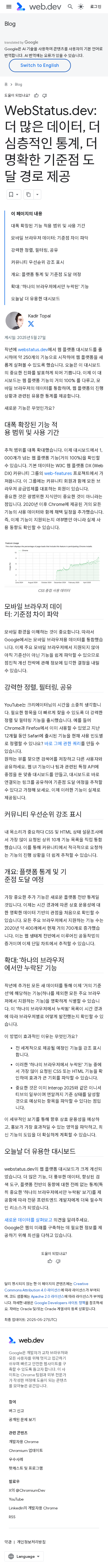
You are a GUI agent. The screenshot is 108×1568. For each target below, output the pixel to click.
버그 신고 (16, 1410)
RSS (12, 1516)
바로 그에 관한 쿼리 (62, 744)
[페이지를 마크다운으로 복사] (29, 194)
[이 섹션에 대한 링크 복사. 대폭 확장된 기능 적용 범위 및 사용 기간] (64, 433)
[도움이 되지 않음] (44, 95)
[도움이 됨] (36, 95)
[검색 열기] (70, 6)
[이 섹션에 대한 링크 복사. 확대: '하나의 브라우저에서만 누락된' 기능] (62, 968)
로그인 (96, 6)
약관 (8, 1542)
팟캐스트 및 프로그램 (26, 1468)
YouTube (16, 1499)
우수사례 (16, 1459)
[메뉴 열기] (8, 6)
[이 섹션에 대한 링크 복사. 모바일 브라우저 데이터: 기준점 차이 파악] (64, 615)
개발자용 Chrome (23, 1441)
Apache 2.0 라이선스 (47, 1296)
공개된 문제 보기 (22, 1419)
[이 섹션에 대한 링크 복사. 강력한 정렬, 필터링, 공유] (77, 688)
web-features (58, 473)
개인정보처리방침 (31, 1542)
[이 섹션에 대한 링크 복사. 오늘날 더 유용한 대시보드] (81, 1152)
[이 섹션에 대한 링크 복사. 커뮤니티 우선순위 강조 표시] (86, 815)
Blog (10, 23)
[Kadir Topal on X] (31, 325)
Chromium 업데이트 (26, 1450)
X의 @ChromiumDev (27, 1490)
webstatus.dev (33, 350)
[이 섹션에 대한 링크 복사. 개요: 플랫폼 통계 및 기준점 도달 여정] (49, 880)
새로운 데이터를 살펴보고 (28, 1220)
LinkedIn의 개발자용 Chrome (33, 1508)
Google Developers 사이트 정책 (59, 1303)
